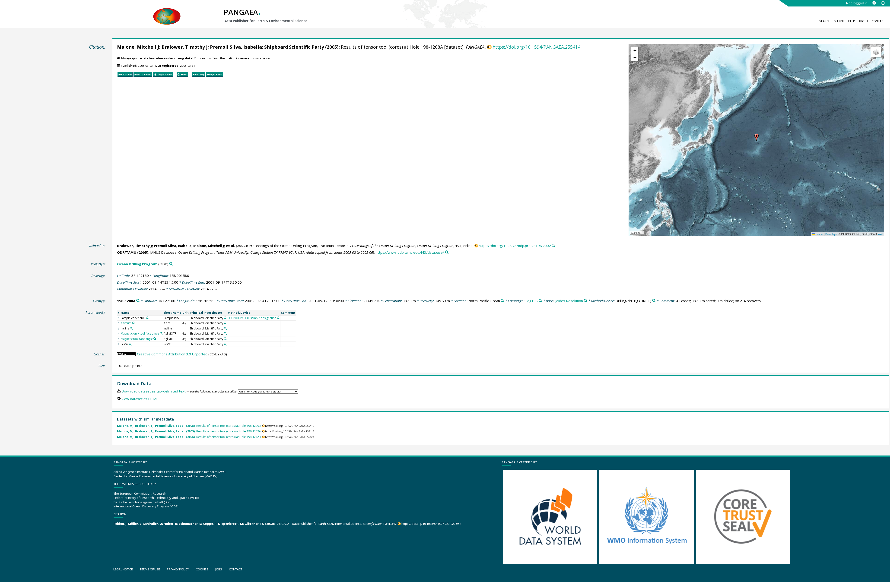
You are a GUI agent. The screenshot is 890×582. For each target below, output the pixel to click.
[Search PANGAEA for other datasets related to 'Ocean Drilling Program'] (171, 264)
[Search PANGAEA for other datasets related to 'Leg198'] (540, 301)
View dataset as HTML (139, 398)
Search (824, 21)
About (863, 21)
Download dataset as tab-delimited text (153, 391)
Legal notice (123, 569)
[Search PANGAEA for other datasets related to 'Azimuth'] (133, 323)
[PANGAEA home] (167, 11)
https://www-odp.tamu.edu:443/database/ (410, 252)
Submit (839, 21)
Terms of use (150, 569)
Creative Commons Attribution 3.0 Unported (172, 354)
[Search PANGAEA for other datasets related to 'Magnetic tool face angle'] (154, 338)
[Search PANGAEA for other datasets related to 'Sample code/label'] (147, 317)
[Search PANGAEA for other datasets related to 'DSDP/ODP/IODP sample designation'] (278, 317)
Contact (878, 21)
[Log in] (882, 3)
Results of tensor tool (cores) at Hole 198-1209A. (189, 431)
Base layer (831, 234)
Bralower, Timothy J (185, 47)
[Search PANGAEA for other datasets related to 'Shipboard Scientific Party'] (225, 317)
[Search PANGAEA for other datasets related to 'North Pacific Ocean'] (502, 301)
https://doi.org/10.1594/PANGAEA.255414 (536, 47)
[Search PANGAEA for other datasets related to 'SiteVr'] (130, 344)
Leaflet (819, 234)
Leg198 (531, 300)
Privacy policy (178, 569)
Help (851, 21)
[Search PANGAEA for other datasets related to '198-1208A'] (138, 301)
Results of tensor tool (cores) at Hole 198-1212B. (189, 437)
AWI (880, 234)
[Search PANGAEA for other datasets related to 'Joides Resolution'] (585, 301)
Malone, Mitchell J (138, 47)
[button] (756, 137)
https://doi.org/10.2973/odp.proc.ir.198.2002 (515, 245)
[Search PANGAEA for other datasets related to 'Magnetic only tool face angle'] (161, 333)
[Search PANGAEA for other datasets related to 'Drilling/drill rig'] (654, 301)
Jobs (218, 569)
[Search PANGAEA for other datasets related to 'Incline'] (131, 328)
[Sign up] (874, 3)
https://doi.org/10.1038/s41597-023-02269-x (431, 524)
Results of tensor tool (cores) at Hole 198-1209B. (189, 426)
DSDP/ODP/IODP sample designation (252, 318)
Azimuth (126, 323)
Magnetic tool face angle (137, 339)
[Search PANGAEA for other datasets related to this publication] (553, 245)
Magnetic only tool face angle (140, 333)
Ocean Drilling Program (137, 264)
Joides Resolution (569, 300)
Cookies (202, 569)
